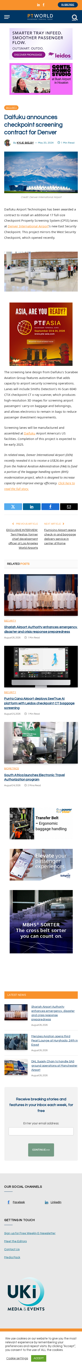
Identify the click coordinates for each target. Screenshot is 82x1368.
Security (11, 108)
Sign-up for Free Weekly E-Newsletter (30, 1233)
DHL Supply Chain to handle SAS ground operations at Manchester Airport (54, 1065)
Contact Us (12, 1249)
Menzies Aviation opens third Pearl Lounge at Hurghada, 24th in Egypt (54, 1040)
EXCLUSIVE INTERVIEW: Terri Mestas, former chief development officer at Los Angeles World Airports (22, 539)
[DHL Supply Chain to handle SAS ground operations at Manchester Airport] (16, 1067)
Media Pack (12, 1257)
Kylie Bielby (25, 142)
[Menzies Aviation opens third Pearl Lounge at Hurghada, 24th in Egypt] (16, 1042)
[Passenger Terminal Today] (41, 17)
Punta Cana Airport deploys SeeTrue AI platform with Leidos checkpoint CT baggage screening (39, 703)
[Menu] (7, 17)
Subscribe (67, 5)
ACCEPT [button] (39, 1358)
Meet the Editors (15, 1241)
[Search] (74, 17)
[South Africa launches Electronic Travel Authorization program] (41, 743)
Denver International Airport (28, 226)
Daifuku (29, 433)
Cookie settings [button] (17, 1358)
